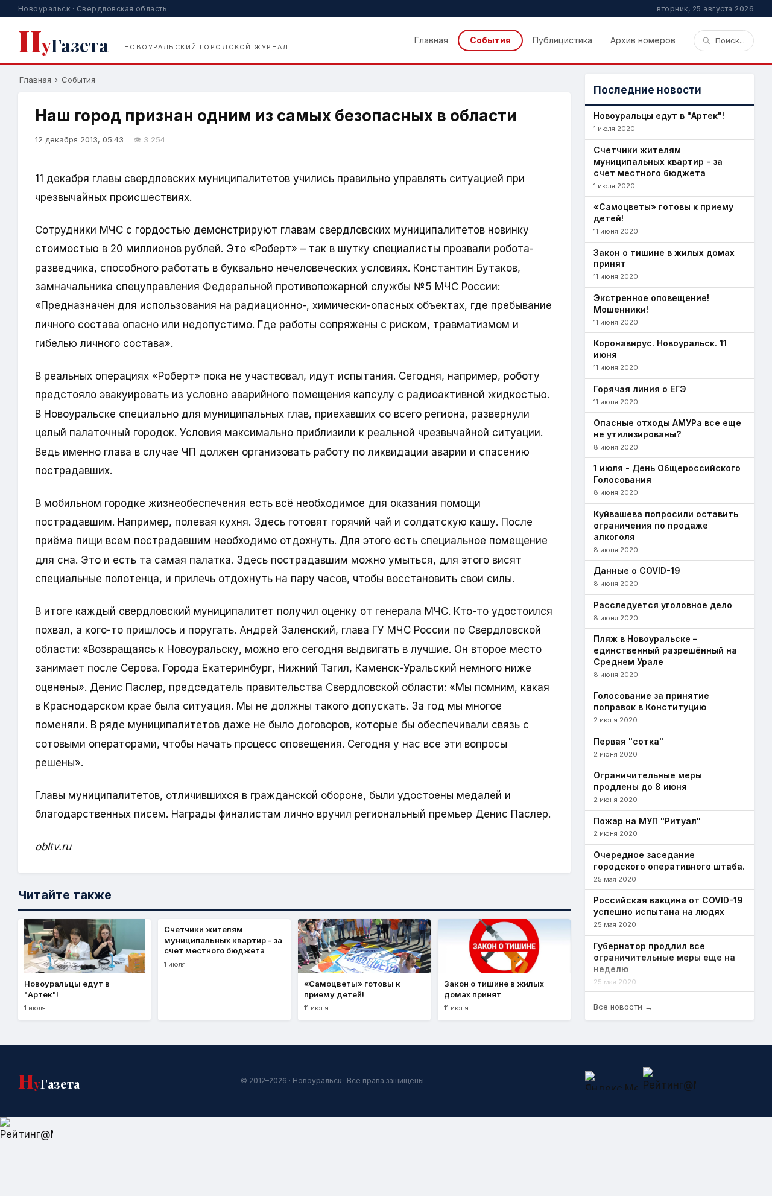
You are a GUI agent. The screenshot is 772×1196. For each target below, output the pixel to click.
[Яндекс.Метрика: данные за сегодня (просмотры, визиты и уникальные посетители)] (611, 1080)
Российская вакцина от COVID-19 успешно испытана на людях (668, 906)
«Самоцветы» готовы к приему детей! (663, 212)
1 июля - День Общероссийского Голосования (667, 474)
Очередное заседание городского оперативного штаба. (669, 860)
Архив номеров (643, 40)
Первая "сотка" (628, 741)
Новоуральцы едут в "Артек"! (658, 115)
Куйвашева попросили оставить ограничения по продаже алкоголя (665, 525)
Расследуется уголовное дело (662, 605)
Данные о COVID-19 (636, 570)
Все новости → (623, 1006)
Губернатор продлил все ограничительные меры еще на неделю (664, 957)
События (490, 40)
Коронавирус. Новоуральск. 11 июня (660, 349)
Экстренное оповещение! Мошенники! (651, 303)
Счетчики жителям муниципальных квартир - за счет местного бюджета (658, 161)
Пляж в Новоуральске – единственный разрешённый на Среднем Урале (665, 650)
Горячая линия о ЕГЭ (639, 389)
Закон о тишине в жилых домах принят (664, 258)
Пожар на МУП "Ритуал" (647, 821)
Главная (431, 40)
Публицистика (562, 40)
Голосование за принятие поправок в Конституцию (651, 701)
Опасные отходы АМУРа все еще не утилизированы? (667, 428)
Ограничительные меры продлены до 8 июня (647, 781)
